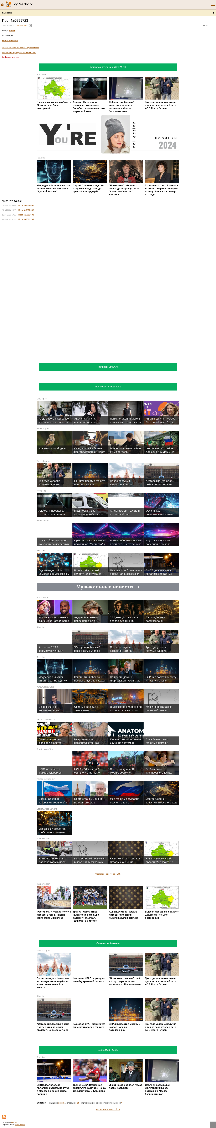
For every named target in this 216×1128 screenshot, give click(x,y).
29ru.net (41, 550)
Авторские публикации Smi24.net (108, 67)
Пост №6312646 (26, 210)
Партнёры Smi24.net (108, 367)
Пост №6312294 (26, 219)
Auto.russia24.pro (45, 686)
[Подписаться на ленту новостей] (4, 1117)
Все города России (108, 1050)
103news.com (43, 838)
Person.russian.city (46, 779)
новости (61, 1103)
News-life (41, 490)
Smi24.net (42, 74)
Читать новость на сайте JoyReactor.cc (20, 47)
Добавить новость (10, 57)
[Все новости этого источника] (30, 25)
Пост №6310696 (26, 205)
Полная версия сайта (108, 1109)
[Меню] (212, 4)
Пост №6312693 (26, 215)
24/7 (78, 1103)
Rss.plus (41, 157)
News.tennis (43, 520)
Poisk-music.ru (44, 597)
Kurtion (12, 30)
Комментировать (10, 40)
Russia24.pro (43, 461)
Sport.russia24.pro (46, 749)
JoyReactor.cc (22, 25)
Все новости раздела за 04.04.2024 (19, 52)
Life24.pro (42, 398)
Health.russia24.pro (46, 719)
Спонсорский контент (108, 943)
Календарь (7, 13)
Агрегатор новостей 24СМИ (108, 874)
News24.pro (42, 428)
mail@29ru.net (20, 1125)
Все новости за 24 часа (108, 386)
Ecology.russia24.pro (47, 808)
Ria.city (40, 627)
